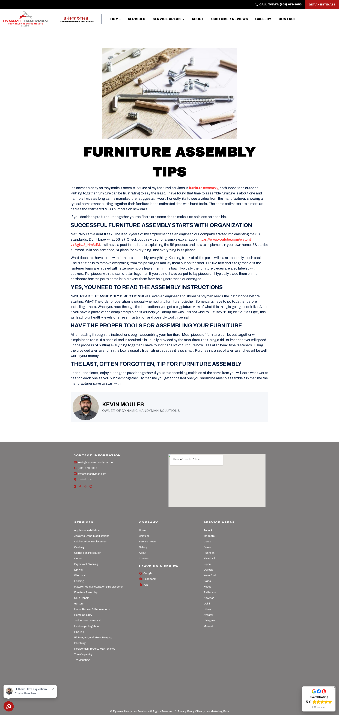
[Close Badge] (334, 687)
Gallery (263, 19)
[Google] (74, 486)
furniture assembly (203, 188)
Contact (287, 19)
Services (136, 19)
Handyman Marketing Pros (213, 711)
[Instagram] (90, 486)
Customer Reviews (229, 19)
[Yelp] (85, 486)
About (198, 19)
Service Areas (167, 19)
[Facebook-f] (80, 486)
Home (115, 19)
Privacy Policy (186, 711)
